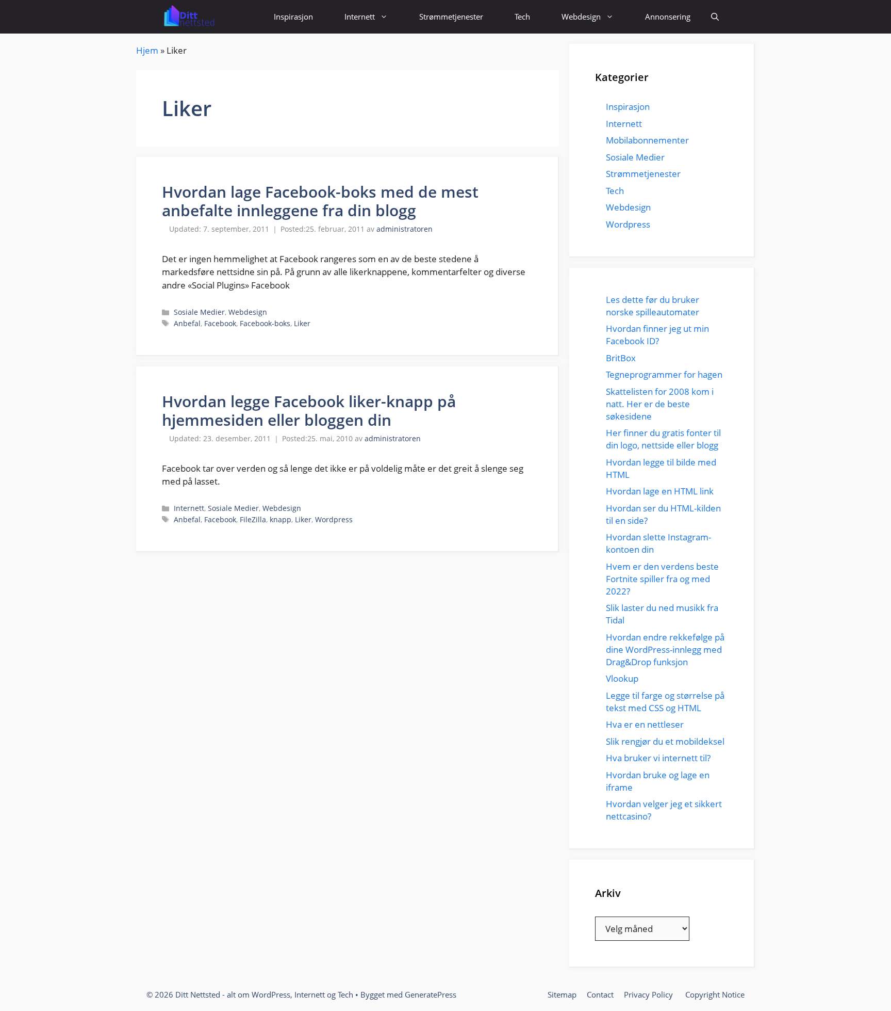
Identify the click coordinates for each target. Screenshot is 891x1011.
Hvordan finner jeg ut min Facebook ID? (657, 335)
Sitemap (562, 994)
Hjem (147, 50)
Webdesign (581, 16)
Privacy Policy (649, 994)
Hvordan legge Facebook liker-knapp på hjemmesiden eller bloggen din (309, 410)
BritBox (621, 358)
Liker (302, 323)
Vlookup (622, 678)
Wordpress (334, 519)
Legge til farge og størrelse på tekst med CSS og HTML (665, 701)
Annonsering (667, 16)
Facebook (220, 323)
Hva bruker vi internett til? (658, 758)
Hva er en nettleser (645, 724)
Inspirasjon (293, 16)
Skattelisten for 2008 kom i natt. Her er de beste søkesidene (660, 404)
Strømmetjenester (451, 16)
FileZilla (253, 519)
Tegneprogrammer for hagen (664, 374)
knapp (280, 519)
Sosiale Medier (199, 312)
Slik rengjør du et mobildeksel (665, 741)
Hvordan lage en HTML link (660, 491)
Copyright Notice (715, 994)
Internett (359, 16)
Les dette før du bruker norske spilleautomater (653, 306)
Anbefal (187, 323)
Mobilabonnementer (647, 140)
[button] (715, 17)
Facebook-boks (265, 323)
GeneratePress (430, 994)
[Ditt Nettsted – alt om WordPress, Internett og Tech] (188, 17)
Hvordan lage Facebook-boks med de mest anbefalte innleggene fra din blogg (320, 201)
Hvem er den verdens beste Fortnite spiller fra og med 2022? (662, 578)
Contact (600, 994)
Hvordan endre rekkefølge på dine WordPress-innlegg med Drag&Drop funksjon (665, 649)
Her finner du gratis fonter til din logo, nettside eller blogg (663, 439)
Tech (522, 16)
